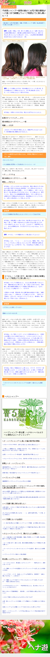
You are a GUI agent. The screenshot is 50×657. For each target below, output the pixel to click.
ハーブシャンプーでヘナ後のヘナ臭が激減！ (15, 554)
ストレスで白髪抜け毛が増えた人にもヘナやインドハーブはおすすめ (21, 214)
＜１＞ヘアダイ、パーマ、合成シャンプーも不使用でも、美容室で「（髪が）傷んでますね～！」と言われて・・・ (24, 575)
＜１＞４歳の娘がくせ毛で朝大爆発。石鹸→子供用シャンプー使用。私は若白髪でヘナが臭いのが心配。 (24, 538)
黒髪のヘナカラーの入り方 (10, 313)
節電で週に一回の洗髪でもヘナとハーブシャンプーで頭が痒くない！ (21, 473)
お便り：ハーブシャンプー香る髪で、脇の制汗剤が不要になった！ (21, 454)
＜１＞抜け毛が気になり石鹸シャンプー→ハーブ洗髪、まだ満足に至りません (24, 523)
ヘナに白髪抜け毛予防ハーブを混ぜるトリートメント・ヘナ (19, 164)
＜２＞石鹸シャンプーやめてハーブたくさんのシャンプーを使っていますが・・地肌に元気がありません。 (23, 580)
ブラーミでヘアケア (8, 160)
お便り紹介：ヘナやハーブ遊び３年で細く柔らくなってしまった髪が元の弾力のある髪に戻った (24, 508)
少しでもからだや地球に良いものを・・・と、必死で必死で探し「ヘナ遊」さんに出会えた (24, 513)
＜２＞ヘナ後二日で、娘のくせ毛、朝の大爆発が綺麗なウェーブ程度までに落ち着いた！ (24, 543)
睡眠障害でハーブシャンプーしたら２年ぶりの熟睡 (17, 481)
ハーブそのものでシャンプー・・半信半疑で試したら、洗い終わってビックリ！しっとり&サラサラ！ (23, 586)
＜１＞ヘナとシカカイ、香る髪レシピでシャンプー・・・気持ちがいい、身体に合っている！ (24, 563)
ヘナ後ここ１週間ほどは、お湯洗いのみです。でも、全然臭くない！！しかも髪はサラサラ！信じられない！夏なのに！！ (24, 449)
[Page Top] (47, 653)
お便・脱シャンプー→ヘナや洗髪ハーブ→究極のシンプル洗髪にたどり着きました (24, 602)
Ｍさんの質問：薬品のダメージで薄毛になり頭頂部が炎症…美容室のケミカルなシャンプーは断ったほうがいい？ (24, 492)
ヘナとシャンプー (9, 7)
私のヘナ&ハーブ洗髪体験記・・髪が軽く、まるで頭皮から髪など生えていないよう (24, 592)
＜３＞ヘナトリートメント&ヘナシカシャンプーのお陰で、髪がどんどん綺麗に (24, 549)
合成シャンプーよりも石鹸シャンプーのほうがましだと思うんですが (21, 607)
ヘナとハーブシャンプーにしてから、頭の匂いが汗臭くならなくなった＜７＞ (24, 458)
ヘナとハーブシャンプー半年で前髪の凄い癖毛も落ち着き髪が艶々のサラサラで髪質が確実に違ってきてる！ (24, 498)
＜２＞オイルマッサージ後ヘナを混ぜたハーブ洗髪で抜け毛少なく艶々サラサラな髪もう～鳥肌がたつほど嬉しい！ (24, 527)
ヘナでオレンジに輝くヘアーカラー (12, 307)
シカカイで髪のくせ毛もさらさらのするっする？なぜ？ (18, 597)
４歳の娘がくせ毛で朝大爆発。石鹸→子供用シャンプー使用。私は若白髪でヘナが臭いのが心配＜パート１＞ (24, 24)
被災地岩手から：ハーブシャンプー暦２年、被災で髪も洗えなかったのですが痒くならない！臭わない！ (24, 467)
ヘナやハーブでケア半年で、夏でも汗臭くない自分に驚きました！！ (21, 444)
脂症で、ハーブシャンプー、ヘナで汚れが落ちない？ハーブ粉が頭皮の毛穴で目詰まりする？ (24, 611)
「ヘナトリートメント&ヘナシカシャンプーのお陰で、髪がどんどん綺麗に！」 (22, 383)
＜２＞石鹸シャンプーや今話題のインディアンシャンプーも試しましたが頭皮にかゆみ (24, 569)
